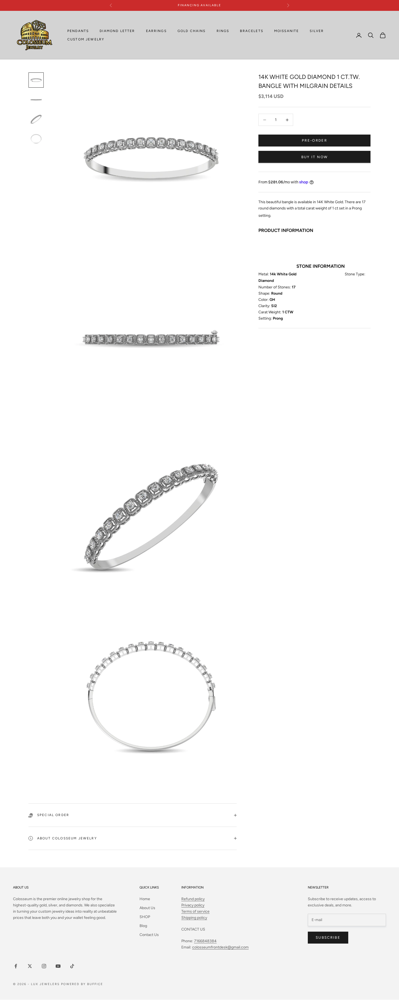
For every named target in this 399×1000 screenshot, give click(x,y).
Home (145, 899)
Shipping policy (194, 917)
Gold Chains (192, 31)
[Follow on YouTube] (58, 966)
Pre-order (314, 141)
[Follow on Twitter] (30, 966)
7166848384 (205, 941)
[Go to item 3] (36, 119)
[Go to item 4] (36, 138)
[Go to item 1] (36, 80)
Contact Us (149, 934)
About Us (147, 908)
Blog (143, 925)
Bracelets (251, 31)
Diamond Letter (117, 31)
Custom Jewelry (85, 39)
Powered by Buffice (82, 984)
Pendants (78, 31)
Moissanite (286, 31)
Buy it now (314, 157)
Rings (223, 31)
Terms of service (195, 911)
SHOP (145, 917)
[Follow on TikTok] (72, 966)
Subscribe (328, 937)
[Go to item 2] (36, 99)
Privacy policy (192, 905)
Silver (317, 31)
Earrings (156, 31)
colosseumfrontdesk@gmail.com (220, 947)
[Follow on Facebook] (15, 966)
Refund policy (193, 899)
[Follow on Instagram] (44, 966)
